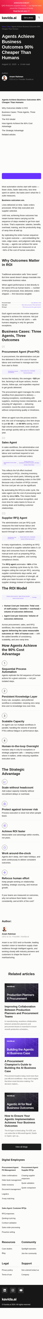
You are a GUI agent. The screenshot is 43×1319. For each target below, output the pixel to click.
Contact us (35, 1270)
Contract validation (9, 1223)
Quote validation (28, 1183)
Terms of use (7, 1275)
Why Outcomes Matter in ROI (15, 108)
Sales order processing (11, 1227)
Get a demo (26, 1270)
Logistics (5, 1194)
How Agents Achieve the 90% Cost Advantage (17, 125)
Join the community (29, 1253)
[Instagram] (13, 1290)
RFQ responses (8, 1214)
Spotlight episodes (29, 1249)
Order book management (11, 1180)
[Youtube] (21, 1290)
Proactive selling (8, 1232)
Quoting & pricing (8, 1218)
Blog (8, 26)
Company (25, 1275)
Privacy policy (7, 1270)
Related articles (9, 134)
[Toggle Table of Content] (40, 106)
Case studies (7, 1249)
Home (4, 26)
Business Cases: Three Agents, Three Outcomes (18, 113)
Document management (11, 1189)
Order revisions (8, 1185)
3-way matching (8, 1198)
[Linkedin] (4, 1290)
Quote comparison (29, 1188)
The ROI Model (8, 119)
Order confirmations (9, 1176)
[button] (39, 17)
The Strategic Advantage (13, 130)
